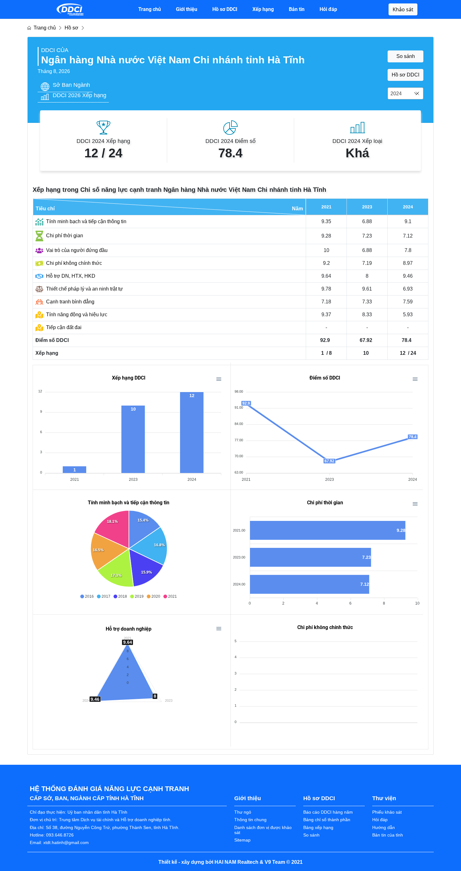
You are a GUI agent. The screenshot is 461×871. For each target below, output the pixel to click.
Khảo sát (403, 9)
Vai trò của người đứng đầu (76, 250)
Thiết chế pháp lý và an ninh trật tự (84, 288)
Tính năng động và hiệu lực (76, 314)
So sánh (405, 56)
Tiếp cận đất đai (63, 327)
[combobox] (405, 93)
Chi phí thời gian (64, 235)
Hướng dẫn (383, 827)
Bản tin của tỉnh (387, 835)
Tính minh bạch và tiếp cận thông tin (85, 221)
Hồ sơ (71, 27)
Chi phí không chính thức (73, 263)
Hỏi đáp (380, 819)
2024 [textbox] (396, 93)
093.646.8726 (60, 835)
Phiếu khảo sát (387, 812)
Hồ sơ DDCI (405, 74)
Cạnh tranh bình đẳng (69, 301)
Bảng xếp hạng (318, 827)
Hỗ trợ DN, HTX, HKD (70, 276)
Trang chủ (43, 27)
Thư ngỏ (242, 812)
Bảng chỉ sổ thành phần (326, 819)
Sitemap (242, 840)
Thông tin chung (250, 819)
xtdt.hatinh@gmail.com (66, 842)
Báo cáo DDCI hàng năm (328, 812)
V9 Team (275, 862)
